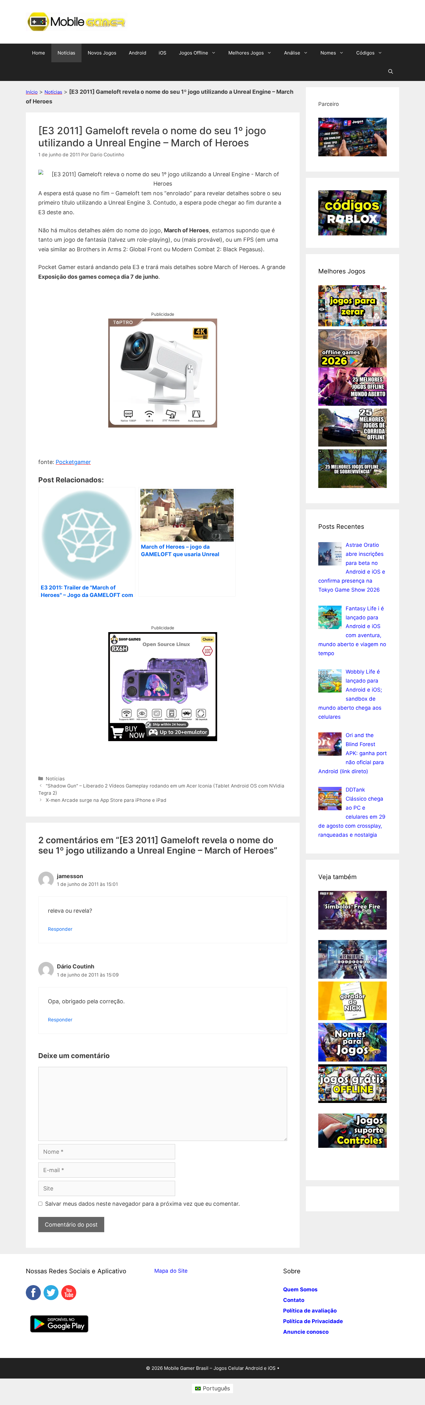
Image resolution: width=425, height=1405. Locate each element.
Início (32, 92)
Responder (60, 929)
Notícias (66, 53)
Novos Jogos (102, 53)
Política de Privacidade (313, 1321)
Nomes (328, 53)
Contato (293, 1300)
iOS (162, 53)
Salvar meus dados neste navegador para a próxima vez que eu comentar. (142, 1203)
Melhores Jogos (246, 53)
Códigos (365, 53)
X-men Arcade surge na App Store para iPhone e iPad (106, 800)
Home (38, 53)
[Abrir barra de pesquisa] (390, 71)
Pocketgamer (73, 462)
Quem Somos (300, 1289)
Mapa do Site (171, 1271)
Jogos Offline (193, 53)
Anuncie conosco (306, 1332)
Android (137, 53)
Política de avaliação (310, 1311)
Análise (292, 53)
